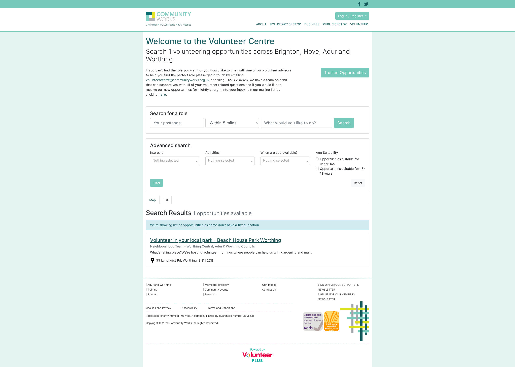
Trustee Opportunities (345, 72)
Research (209, 294)
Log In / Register (351, 16)
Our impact (268, 284)
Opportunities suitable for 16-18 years (342, 171)
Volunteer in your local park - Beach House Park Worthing (215, 240)
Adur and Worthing (158, 284)
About (261, 24)
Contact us (268, 289)
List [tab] (165, 200)
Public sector (335, 24)
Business (311, 24)
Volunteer (359, 24)
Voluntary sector (285, 24)
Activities (212, 153)
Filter (156, 183)
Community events (215, 289)
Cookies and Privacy (158, 307)
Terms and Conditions (221, 307)
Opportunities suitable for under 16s (339, 161)
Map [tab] (152, 200)
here (162, 94)
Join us (151, 294)
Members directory (216, 284)
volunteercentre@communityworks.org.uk (177, 80)
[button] (174, 161)
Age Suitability (327, 153)
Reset (358, 183)
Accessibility (189, 307)
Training (151, 289)
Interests (156, 153)
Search (344, 123)
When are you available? (279, 153)
